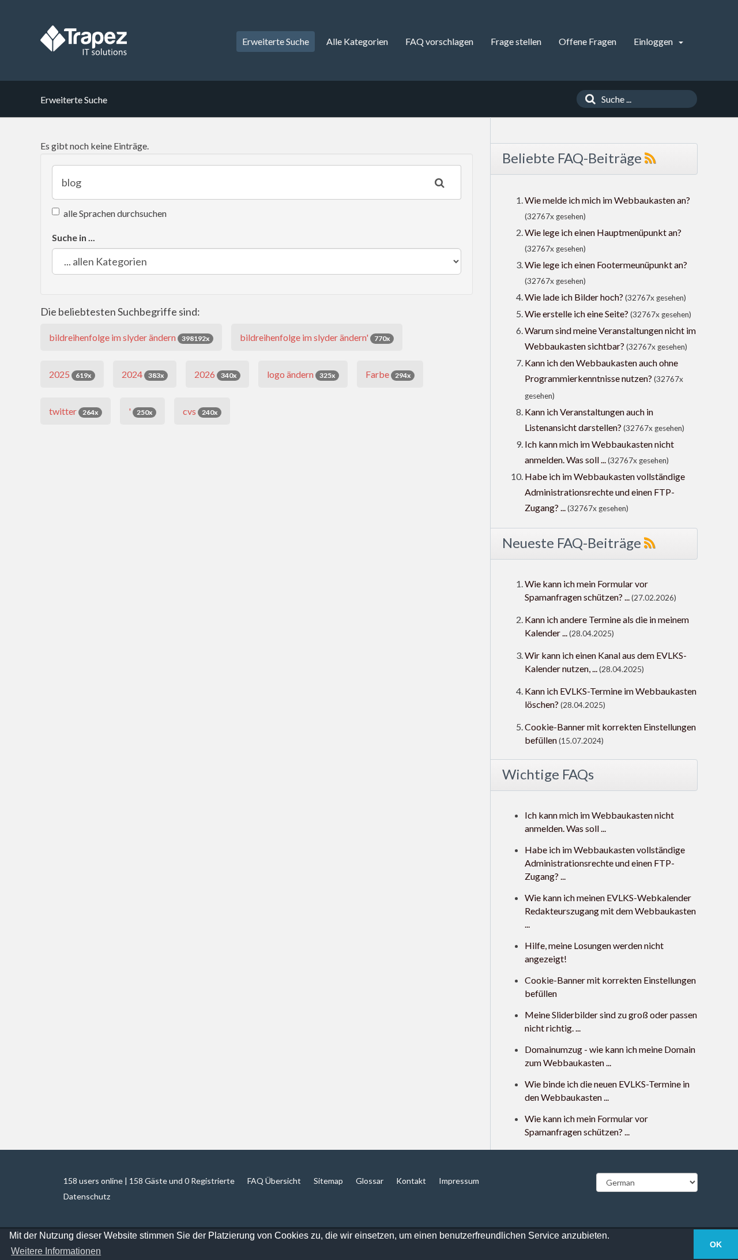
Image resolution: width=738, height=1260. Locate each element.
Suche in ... (73, 237)
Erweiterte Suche (275, 41)
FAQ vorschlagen (439, 41)
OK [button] (716, 1244)
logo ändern (301, 374)
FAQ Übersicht (274, 1181)
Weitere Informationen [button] (56, 1251)
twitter (73, 411)
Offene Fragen (587, 41)
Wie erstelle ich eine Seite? (576, 313)
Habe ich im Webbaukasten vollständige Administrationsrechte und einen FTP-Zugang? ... (605, 492)
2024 (143, 374)
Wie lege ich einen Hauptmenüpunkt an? (603, 232)
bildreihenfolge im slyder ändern (129, 337)
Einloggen (654, 41)
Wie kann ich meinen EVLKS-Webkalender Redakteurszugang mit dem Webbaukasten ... (610, 910)
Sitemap (328, 1181)
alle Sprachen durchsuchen (115, 213)
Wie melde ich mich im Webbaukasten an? (607, 199)
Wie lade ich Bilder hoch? (574, 296)
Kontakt (411, 1181)
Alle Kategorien (357, 41)
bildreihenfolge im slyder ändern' (315, 337)
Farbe (388, 374)
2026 (215, 374)
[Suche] (587, 99)
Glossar (369, 1181)
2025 (70, 374)
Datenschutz (86, 1196)
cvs (200, 411)
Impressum (459, 1181)
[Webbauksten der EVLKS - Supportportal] (83, 40)
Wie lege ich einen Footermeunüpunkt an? (606, 264)
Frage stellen (516, 41)
